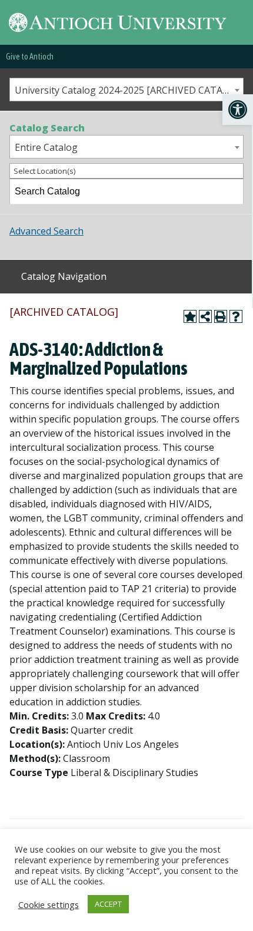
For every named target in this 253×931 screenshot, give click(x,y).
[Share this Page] (205, 316)
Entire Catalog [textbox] (46, 147)
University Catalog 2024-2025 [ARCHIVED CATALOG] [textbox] (129, 90)
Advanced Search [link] (46, 231)
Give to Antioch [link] (30, 56)
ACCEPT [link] (108, 904)
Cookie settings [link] (48, 904)
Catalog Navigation (63, 276)
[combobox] (126, 89)
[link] (237, 109)
